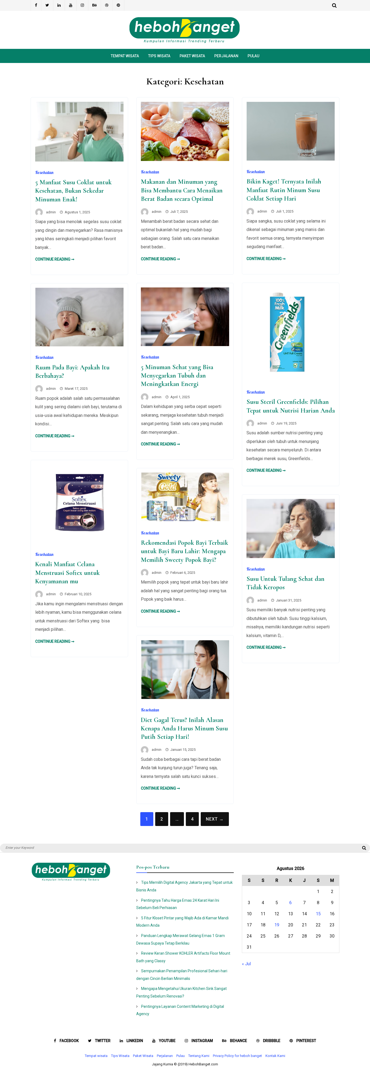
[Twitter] (47, 5)
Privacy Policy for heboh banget (237, 1056)
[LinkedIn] (59, 5)
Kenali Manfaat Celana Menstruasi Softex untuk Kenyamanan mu (67, 572)
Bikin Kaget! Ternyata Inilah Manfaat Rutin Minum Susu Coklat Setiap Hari (283, 190)
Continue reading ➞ (54, 259)
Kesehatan (44, 172)
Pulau (253, 56)
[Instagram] (82, 5)
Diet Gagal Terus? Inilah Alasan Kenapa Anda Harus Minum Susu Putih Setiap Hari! (184, 728)
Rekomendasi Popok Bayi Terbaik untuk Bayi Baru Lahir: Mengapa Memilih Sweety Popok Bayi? (184, 551)
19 (276, 924)
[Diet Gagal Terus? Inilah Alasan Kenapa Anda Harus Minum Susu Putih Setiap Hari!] (185, 697)
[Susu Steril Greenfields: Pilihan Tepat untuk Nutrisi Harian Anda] (290, 379)
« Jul (246, 963)
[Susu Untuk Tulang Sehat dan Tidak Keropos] (290, 556)
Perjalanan (226, 56)
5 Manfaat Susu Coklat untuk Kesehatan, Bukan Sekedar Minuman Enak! (73, 190)
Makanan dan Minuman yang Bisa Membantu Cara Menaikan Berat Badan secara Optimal (182, 190)
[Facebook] (36, 5)
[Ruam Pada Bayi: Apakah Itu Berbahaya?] (79, 344)
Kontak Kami (275, 1056)
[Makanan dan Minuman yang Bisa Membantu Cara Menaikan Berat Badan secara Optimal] (185, 159)
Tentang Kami (198, 1056)
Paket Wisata (192, 56)
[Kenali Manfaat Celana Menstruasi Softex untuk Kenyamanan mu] (79, 542)
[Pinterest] (118, 5)
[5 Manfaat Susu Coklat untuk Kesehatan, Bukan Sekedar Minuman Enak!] (79, 160)
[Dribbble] (107, 5)
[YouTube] (71, 5)
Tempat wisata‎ (125, 56)
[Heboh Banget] (185, 42)
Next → (215, 819)
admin (51, 212)
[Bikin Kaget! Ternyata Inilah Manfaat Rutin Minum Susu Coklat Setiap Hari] (290, 159)
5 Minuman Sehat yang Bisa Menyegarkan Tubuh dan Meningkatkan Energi (177, 375)
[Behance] (94, 5)
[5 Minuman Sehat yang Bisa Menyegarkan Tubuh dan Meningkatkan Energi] (185, 344)
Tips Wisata (159, 56)
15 (318, 913)
